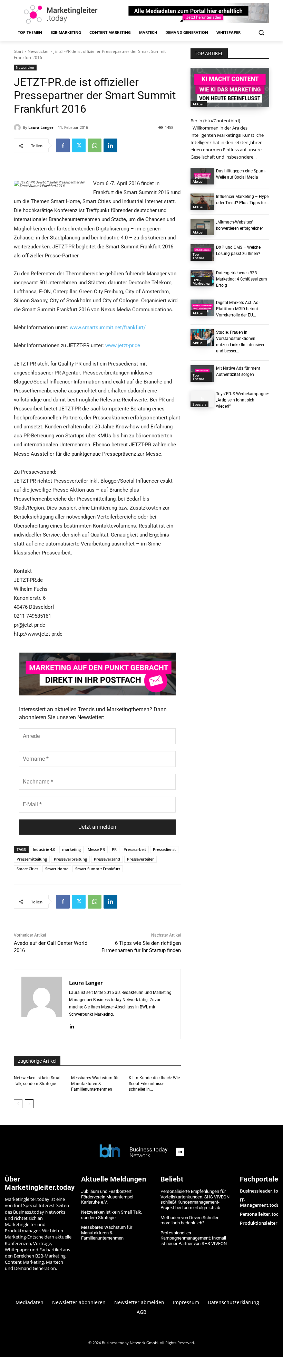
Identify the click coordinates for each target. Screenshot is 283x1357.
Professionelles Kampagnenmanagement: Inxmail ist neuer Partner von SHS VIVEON (193, 1238)
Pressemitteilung (32, 859)
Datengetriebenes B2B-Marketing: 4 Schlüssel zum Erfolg (241, 279)
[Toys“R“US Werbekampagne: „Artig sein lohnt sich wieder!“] (202, 399)
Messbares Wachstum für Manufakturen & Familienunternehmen (95, 1083)
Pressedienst (164, 849)
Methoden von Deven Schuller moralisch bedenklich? (189, 1220)
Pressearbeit (135, 849)
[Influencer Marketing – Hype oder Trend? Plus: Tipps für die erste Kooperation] (202, 201)
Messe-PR (96, 849)
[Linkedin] (110, 145)
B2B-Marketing (201, 281)
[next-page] (29, 1103)
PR (114, 849)
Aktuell (199, 104)
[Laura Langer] (18, 127)
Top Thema (198, 256)
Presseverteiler (140, 859)
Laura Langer (40, 127)
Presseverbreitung (70, 859)
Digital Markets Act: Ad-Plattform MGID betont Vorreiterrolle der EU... (238, 308)
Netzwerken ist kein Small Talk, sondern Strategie (111, 1214)
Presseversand (107, 859)
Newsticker (38, 51)
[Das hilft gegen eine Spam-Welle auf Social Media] (202, 176)
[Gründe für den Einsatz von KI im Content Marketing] (230, 87)
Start (18, 51)
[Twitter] (79, 145)
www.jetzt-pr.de (122, 345)
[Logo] (133, 1152)
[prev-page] (18, 1103)
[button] (261, 33)
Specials (199, 404)
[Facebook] (63, 145)
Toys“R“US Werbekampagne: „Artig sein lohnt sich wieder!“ (242, 400)
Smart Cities (27, 868)
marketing (71, 849)
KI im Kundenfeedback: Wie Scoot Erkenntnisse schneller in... (154, 1083)
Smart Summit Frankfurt (97, 868)
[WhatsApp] (94, 145)
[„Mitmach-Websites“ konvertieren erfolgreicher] (202, 227)
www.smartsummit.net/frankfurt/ (108, 327)
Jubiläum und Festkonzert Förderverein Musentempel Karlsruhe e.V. (107, 1197)
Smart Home (56, 868)
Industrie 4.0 (44, 849)
